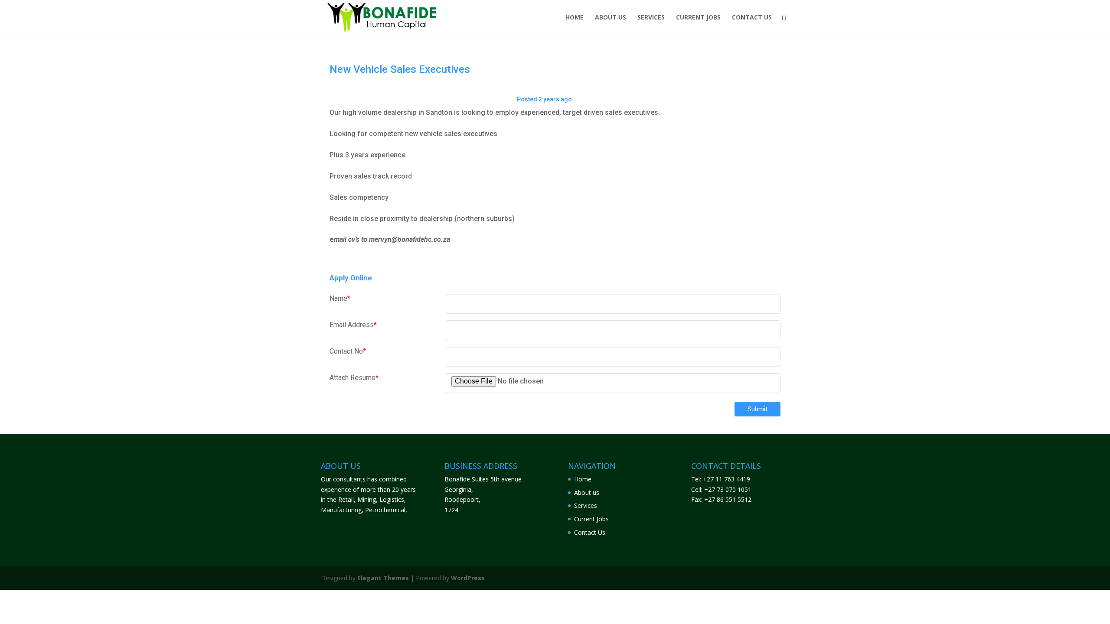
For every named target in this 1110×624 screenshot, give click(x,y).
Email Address (353, 325)
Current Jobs (698, 17)
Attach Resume (354, 378)
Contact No (348, 351)
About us (610, 17)
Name (340, 298)
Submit (757, 409)
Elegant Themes (383, 578)
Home (574, 17)
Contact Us (752, 17)
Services (651, 17)
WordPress (468, 578)
